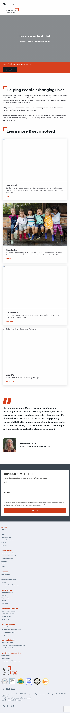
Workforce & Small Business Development (13, 645)
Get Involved (6, 590)
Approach (4, 561)
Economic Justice (8, 640)
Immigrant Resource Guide (8, 555)
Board (13, 689)
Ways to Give (5, 598)
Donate (10, 70)
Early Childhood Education (8, 611)
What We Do (6, 551)
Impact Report (5, 574)
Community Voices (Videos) (9, 579)
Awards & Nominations (7, 540)
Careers (3, 532)
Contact (3, 542)
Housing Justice (8, 624)
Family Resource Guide (7, 553)
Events (3, 566)
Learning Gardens (6, 616)
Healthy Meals (5, 658)
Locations (4, 545)
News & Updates (6, 537)
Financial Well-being (7, 642)
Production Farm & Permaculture (10, 661)
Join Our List (4, 603)
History (3, 529)
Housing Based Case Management (11, 629)
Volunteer (4, 600)
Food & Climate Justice (11, 653)
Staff (8, 689)
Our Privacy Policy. (36, 505)
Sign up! (35, 511)
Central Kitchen (5, 655)
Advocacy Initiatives (7, 558)
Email (5, 482)
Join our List (10, 381)
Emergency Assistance (7, 635)
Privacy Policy (28, 698)
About (4, 527)
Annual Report (5, 577)
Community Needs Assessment (10, 585)
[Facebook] (3, 706)
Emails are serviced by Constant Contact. (23, 505)
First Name (7, 492)
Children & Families (9, 609)
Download (9, 321)
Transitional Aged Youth (8, 632)
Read (7, 196)
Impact (4, 572)
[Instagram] (12, 706)
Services (3, 563)
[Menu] (67, 4)
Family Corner (5, 619)
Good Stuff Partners (15, 700)
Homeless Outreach (7, 626)
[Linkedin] (8, 706)
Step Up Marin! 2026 (7, 592)
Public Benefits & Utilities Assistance (11, 648)
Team (2, 534)
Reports (3, 582)
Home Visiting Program (7, 613)
